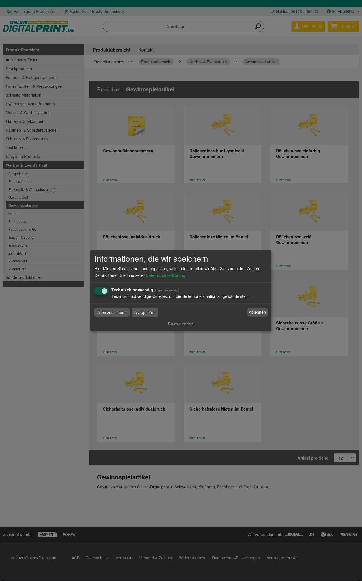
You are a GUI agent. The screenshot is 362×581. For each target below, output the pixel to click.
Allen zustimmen (112, 312)
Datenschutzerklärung (165, 275)
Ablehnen (257, 312)
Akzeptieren (145, 312)
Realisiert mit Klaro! (181, 323)
